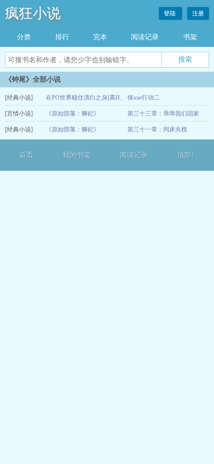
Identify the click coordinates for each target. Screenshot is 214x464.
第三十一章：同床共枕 (157, 129)
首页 (26, 155)
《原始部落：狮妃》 (73, 113)
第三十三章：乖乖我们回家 (163, 113)
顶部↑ (186, 155)
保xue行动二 (143, 97)
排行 (62, 37)
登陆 (170, 13)
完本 (100, 37)
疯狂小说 (33, 13)
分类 (24, 37)
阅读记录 (145, 37)
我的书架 (77, 155)
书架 (190, 37)
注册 (198, 13)
